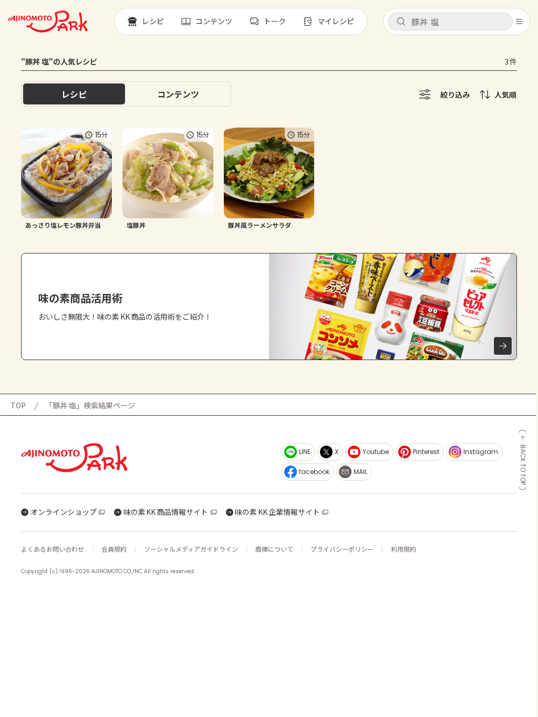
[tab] (178, 93)
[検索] (401, 22)
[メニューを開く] (519, 21)
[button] (450, 21)
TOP (18, 405)
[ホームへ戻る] (48, 21)
